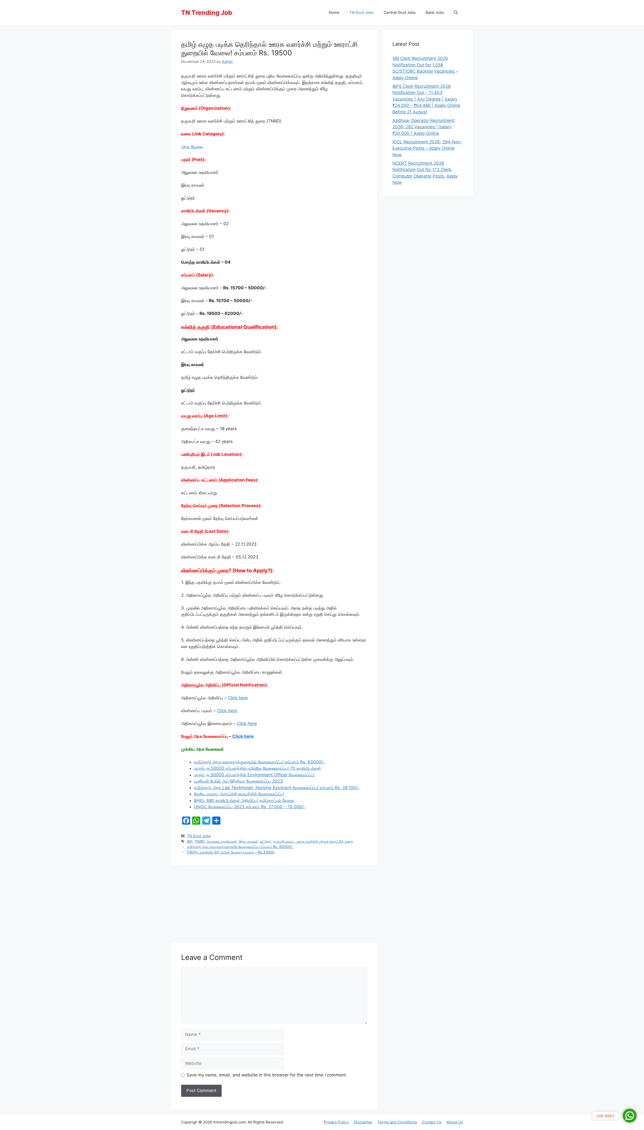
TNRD (199, 841)
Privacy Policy (336, 1122)
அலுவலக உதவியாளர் (221, 841)
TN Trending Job (206, 12)
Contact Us (431, 1122)
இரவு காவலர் (248, 841)
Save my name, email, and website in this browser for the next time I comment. (267, 1074)
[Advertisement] (274, 903)
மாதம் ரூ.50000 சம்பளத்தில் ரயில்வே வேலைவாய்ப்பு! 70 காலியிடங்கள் (257, 768)
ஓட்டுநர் (265, 841)
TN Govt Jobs (361, 12)
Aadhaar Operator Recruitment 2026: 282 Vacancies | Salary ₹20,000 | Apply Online (423, 127)
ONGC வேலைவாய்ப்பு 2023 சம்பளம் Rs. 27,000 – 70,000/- (250, 806)
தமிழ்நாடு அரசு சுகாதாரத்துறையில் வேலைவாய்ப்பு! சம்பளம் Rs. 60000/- (259, 761)
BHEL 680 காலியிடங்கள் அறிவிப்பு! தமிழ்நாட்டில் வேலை (244, 800)
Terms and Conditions (397, 1122)
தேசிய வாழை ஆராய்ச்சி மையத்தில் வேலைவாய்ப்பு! (239, 793)
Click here (238, 697)
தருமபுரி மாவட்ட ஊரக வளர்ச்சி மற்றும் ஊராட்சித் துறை (313, 841)
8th (190, 841)
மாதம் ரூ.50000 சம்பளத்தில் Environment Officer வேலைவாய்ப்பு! (254, 774)
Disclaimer (363, 1122)
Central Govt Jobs (400, 12)
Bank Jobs (435, 12)
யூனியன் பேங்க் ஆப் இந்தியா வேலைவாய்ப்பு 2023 (238, 781)
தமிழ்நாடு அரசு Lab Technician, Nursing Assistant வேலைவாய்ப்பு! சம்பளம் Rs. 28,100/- (276, 787)
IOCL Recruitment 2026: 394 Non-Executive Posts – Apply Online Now (427, 148)
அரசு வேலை (192, 146)
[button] (456, 12)
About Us (455, 1122)
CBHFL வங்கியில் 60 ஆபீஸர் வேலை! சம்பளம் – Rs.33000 (230, 852)
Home (334, 12)
